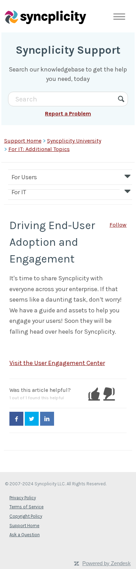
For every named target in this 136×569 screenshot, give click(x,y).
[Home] (45, 17)
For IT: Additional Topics (39, 149)
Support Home (22, 140)
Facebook (16, 419)
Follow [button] (118, 224)
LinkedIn (47, 419)
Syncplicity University (74, 140)
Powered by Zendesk (106, 563)
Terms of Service (26, 506)
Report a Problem (68, 113)
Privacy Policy (22, 497)
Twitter (32, 419)
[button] (94, 394)
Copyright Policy (25, 516)
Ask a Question (24, 534)
